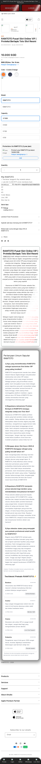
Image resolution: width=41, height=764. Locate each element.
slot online (35, 317)
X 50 (4, 138)
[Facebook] (2, 241)
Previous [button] (2, 2)
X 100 (5, 131)
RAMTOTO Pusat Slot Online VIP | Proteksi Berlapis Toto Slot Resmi (20, 2)
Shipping (10, 57)
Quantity (4, 165)
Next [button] (39, 2)
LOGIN (31, 8)
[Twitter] (5, 241)
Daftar (20, 762)
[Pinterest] (8, 241)
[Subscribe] (34, 734)
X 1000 (5, 118)
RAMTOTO (7, 100)
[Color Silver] (16, 74)
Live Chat (37, 762)
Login (12, 762)
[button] (20, 217)
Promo (4, 762)
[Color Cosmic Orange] (3, 74)
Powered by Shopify (26, 754)
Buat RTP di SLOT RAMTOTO (30, 184)
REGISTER (10, 8)
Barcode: (14, 44)
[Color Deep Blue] (10, 74)
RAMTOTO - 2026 (7, 662)
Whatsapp (28, 762)
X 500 (5, 125)
